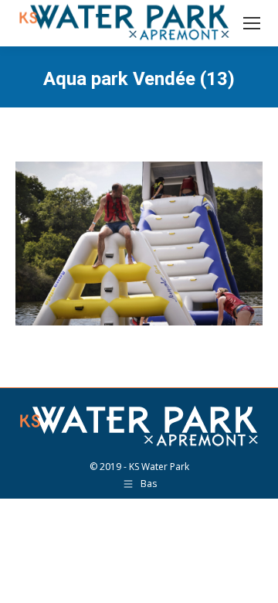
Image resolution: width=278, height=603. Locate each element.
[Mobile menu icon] (252, 23)
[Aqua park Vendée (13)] (139, 243)
